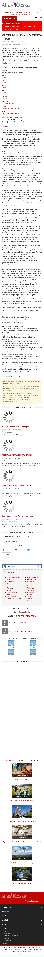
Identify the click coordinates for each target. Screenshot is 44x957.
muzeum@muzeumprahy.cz (11, 108)
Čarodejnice (31, 584)
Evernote (20, 550)
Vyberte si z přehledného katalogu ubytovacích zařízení (22, 842)
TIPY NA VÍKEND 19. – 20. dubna (20, 631)
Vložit (8, 18)
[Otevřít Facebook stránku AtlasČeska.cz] (22, 566)
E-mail (7, 554)
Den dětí (30, 586)
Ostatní (29, 598)
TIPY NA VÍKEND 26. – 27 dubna (20, 623)
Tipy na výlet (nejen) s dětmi (22, 883)
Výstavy (26, 536)
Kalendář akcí (11, 41)
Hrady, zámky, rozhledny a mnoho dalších (22, 821)
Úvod (3, 41)
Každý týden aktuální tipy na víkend (22, 800)
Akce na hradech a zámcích (12, 536)
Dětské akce (11, 581)
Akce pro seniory (32, 577)
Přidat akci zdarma (32, 901)
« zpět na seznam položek (11, 541)
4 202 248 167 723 (8, 99)
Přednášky (30, 590)
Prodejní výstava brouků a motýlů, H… (17, 427)
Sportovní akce (32, 579)
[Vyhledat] (40, 10)
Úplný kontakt (6, 943)
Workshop (30, 601)
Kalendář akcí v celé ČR (22, 779)
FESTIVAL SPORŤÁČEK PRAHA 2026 (17, 455)
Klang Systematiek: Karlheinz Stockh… (17, 516)
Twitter (32, 550)
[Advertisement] (22, 685)
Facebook (8, 550)
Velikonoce (30, 581)
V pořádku (22, 955)
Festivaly (10, 588)
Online (29, 596)
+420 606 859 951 (8, 103)
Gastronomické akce (14, 598)
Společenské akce (13, 601)
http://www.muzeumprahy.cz (11, 113)
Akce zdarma (11, 596)
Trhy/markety (31, 588)
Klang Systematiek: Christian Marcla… (17, 485)
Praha (4, 77)
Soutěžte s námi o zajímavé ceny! (22, 863)
